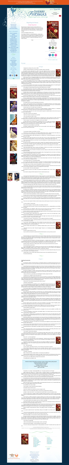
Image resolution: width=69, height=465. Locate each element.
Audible (48, 448)
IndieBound (36, 445)
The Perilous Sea (13, 51)
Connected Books (13, 27)
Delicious (13, 34)
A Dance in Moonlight (13, 41)
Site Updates (32, 457)
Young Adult (13, 61)
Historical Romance (13, 60)
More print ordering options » (52, 50)
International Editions (13, 28)
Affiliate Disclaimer (34, 458)
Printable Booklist (13, 65)
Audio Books (13, 62)
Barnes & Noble (36, 440)
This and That (13, 69)
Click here (11, 457)
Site (36, 461)
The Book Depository (37, 441)
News (13, 66)
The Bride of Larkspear (13, 44)
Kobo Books (49, 441)
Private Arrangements (13, 33)
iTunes (48, 449)
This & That (36, 457)
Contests (36, 456)
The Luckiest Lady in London (13, 47)
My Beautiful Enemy (13, 50)
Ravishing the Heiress (13, 40)
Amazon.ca (36, 438)
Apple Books (49, 442)
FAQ (34, 455)
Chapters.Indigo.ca (37, 444)
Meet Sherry (13, 68)
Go (60, 15)
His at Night (13, 37)
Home (13, 57)
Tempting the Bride (13, 43)
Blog (13, 70)
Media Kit (13, 72)
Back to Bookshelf (13, 31)
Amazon (35, 437)
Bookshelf (13, 58)
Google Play (49, 443)
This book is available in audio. (52, 59)
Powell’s (35, 446)
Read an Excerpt (13, 24)
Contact (13, 73)
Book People (36, 443)
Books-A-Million (36, 442)
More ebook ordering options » (53, 57)
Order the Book (13, 25)
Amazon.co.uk (36, 439)
